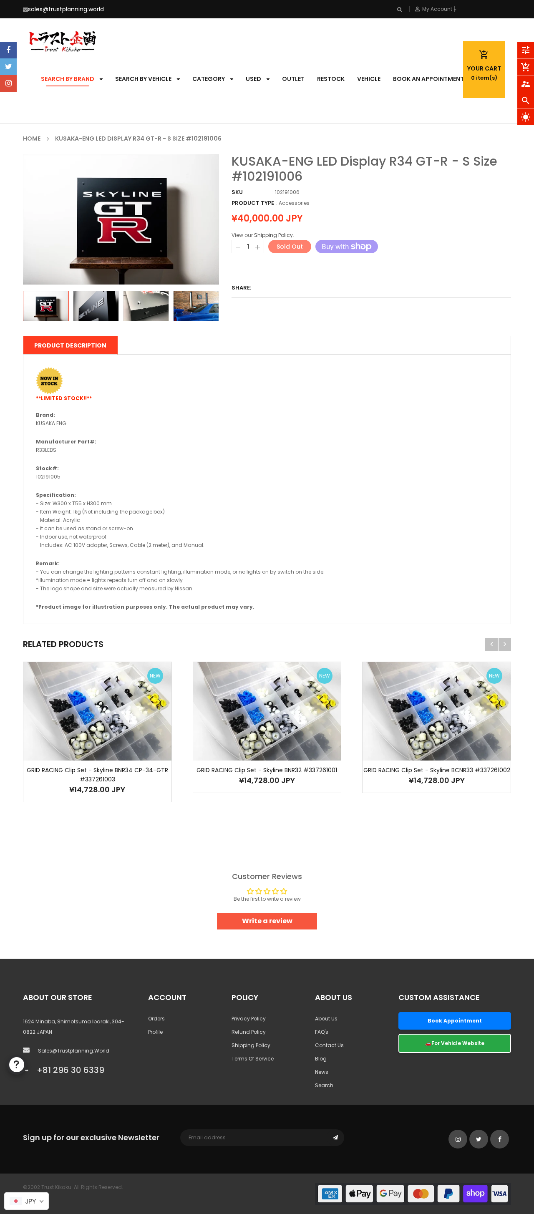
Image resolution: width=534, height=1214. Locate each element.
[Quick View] (109, 737)
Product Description (70, 345)
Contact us (329, 1045)
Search (324, 1085)
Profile (155, 1031)
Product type (253, 203)
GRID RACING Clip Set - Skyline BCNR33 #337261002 (436, 770)
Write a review (267, 921)
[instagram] (8, 83)
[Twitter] (8, 66)
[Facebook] (8, 50)
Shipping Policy (273, 235)
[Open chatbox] (17, 1065)
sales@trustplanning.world (66, 9)
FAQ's (321, 1031)
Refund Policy (249, 1031)
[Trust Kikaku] (413, 1193)
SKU (237, 192)
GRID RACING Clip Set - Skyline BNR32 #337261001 (266, 770)
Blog (321, 1058)
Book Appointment (455, 1020)
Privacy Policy (249, 1018)
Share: (241, 288)
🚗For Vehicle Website (454, 1043)
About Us (326, 1018)
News (321, 1071)
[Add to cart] (84, 737)
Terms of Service (253, 1058)
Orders (156, 1018)
